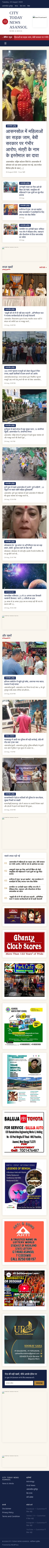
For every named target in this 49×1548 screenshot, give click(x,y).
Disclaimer (6, 1509)
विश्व (28, 6)
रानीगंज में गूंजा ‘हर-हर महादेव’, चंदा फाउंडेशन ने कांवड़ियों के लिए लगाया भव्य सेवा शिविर (26, 880)
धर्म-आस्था (29, 1497)
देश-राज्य (22, 6)
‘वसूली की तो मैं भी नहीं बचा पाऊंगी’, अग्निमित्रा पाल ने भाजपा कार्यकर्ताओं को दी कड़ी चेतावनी (26, 898)
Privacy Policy (7, 1512)
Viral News (30, 1485)
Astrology (30, 1481)
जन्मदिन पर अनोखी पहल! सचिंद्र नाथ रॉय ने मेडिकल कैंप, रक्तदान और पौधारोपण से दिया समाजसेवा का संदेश (25, 889)
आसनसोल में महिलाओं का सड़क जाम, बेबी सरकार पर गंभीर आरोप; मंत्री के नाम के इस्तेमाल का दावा (24, 143)
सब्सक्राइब (39, 1383)
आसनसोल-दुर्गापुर (7, 6)
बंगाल (16, 6)
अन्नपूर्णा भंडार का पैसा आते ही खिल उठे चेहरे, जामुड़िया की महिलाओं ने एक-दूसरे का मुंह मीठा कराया (25, 871)
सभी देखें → (43, 267)
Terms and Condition (11, 1516)
